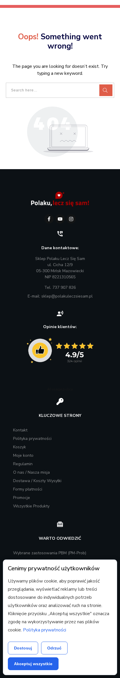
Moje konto (23, 455)
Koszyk (19, 447)
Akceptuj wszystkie (33, 663)
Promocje (21, 497)
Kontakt (20, 430)
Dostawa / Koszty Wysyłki (37, 481)
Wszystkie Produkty (31, 506)
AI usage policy (60, 389)
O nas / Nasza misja (31, 472)
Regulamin (23, 464)
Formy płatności (27, 489)
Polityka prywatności (32, 438)
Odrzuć (54, 648)
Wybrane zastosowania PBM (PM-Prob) (49, 553)
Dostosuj (23, 648)
